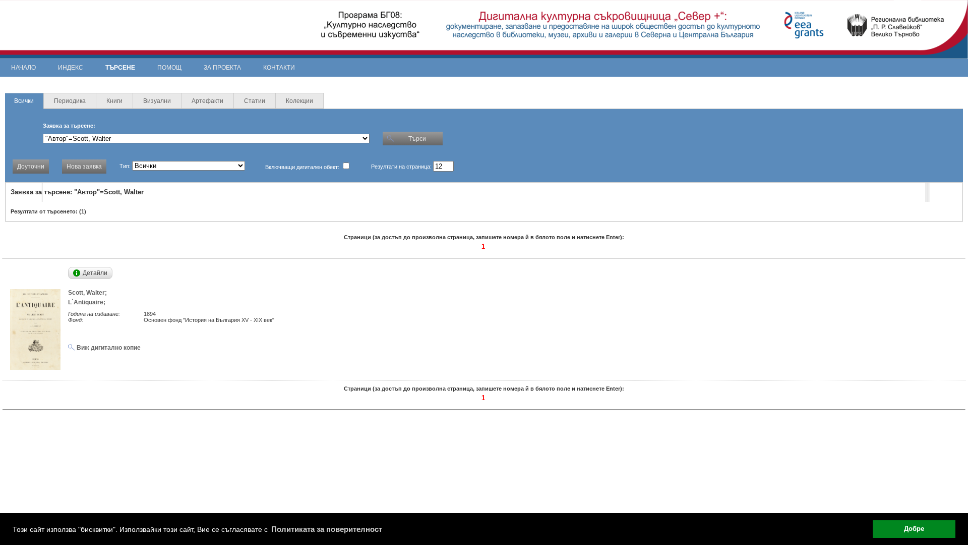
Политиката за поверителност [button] (326, 529)
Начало (23, 67)
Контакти (279, 67)
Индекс (70, 67)
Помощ (169, 67)
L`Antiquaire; (88, 302)
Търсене (120, 67)
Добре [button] (914, 528)
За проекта (222, 67)
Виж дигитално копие (108, 347)
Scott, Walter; (89, 292)
